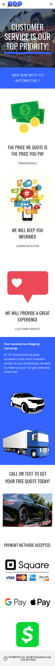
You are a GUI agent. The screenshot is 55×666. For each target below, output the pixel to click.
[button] (3, 4)
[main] (27, 38)
